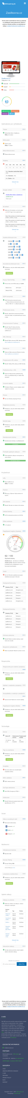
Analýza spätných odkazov (10, 1071)
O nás (4, 1073)
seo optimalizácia (20, 1058)
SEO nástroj (16, 1054)
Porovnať (5, 113)
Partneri (5, 1075)
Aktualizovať (15, 111)
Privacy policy (7, 1077)
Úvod (4, 1068)
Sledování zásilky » (8, 914)
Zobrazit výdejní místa (7, 935)
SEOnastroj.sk (19, 1091)
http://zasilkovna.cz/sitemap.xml (12, 342)
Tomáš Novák (16, 1093)
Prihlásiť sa (9, 273)
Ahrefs (13, 867)
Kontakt (5, 1082)
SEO (2, 1032)
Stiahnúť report (7, 111)
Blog (4, 1080)
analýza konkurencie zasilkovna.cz (16, 26)
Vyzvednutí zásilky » (8, 918)
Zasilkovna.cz (5, 78)
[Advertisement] (14, 44)
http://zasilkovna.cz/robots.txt (12, 354)
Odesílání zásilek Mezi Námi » (8, 929)
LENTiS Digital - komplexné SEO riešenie (12, 1061)
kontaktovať (13, 1037)
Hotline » (8, 922)
